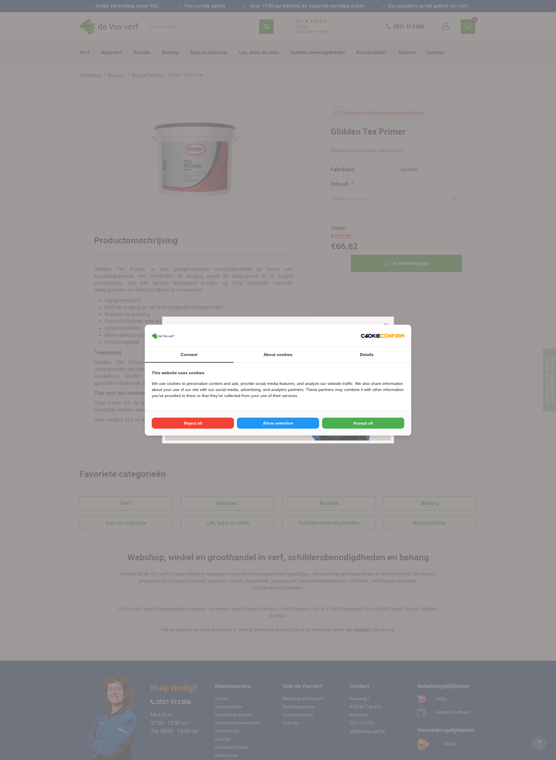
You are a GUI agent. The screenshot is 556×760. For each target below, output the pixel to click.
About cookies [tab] (278, 354)
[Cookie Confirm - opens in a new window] (382, 336)
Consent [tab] (189, 354)
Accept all (363, 423)
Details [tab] (367, 354)
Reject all (193, 423)
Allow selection (278, 423)
